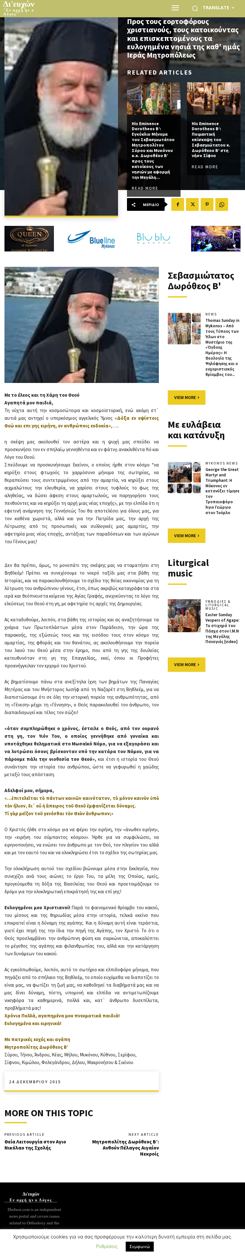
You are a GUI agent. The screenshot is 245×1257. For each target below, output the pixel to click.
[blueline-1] (91, 238)
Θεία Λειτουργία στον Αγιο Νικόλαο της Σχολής (35, 1144)
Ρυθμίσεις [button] (107, 1246)
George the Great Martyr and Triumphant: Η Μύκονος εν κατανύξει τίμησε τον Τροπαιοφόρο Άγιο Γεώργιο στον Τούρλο (222, 491)
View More (185, 397)
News (211, 314)
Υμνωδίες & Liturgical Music (218, 605)
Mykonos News (221, 463)
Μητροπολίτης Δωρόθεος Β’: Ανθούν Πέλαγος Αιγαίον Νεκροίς (125, 1147)
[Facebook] (177, 204)
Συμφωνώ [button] (140, 1246)
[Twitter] (192, 204)
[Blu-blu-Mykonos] (153, 238)
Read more (145, 188)
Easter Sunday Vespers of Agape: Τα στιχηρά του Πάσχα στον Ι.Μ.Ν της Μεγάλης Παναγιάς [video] (222, 628)
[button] (195, 8)
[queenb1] (29, 238)
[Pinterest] (207, 204)
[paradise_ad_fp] (216, 238)
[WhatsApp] (221, 204)
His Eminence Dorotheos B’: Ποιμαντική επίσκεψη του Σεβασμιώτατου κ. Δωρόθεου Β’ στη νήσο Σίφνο (211, 140)
